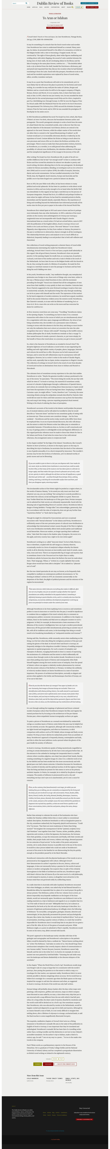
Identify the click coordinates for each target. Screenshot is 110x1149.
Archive (46, 7)
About (63, 7)
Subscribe (48, 1064)
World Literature (55, 13)
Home (28, 7)
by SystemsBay (55, 1139)
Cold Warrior (32, 1078)
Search (49, 1115)
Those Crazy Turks (54, 1078)
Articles (34, 7)
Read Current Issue (92, 7)
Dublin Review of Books (55, 3)
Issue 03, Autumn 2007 (56, 25)
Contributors (55, 7)
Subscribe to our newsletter (89, 3)
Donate (78, 7)
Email (61, 1058)
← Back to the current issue (65, 1064)
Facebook (55, 1058)
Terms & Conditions (62, 1115)
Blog (40, 7)
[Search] (26, 3)
